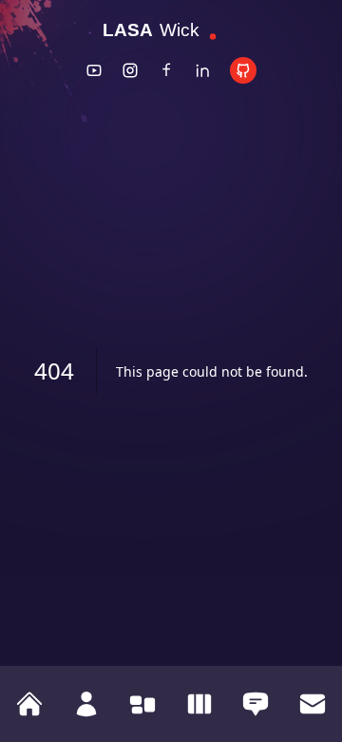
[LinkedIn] (202, 70)
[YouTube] (94, 70)
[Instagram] (130, 70)
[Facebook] (166, 70)
